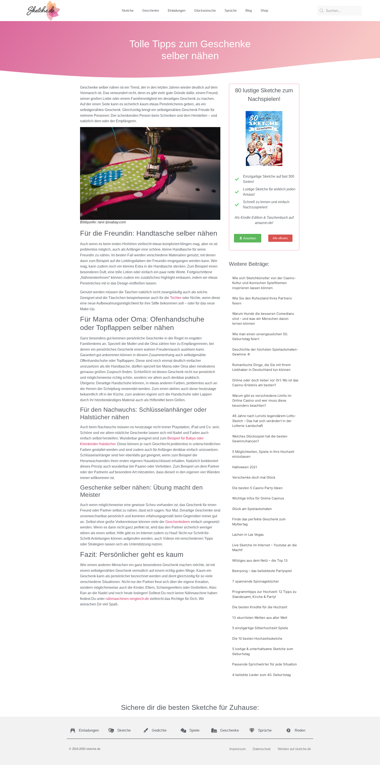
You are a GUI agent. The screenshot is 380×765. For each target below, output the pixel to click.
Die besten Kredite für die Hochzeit (259, 607)
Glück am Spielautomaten (252, 509)
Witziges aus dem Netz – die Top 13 (260, 560)
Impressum (237, 749)
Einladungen (176, 10)
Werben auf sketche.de (294, 749)
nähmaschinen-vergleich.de (127, 599)
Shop (264, 10)
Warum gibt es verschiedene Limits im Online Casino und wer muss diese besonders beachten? (261, 400)
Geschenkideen (177, 522)
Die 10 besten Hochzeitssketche (257, 638)
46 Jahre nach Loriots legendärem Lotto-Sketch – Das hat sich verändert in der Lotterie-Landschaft (264, 421)
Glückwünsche (205, 10)
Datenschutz (262, 749)
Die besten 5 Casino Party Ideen (257, 488)
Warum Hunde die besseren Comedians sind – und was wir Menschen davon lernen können (263, 318)
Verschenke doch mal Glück (253, 477)
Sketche (127, 10)
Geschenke (150, 10)
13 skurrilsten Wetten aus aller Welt (259, 618)
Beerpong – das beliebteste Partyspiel (262, 571)
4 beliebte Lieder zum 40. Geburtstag (261, 675)
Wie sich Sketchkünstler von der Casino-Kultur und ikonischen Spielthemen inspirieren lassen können (264, 283)
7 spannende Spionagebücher (255, 581)
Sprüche (231, 10)
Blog (248, 10)
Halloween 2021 (244, 467)
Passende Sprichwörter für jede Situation (264, 664)
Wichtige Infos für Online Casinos (258, 498)
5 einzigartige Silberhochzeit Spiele (260, 628)
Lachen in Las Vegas (248, 534)
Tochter (175, 298)
